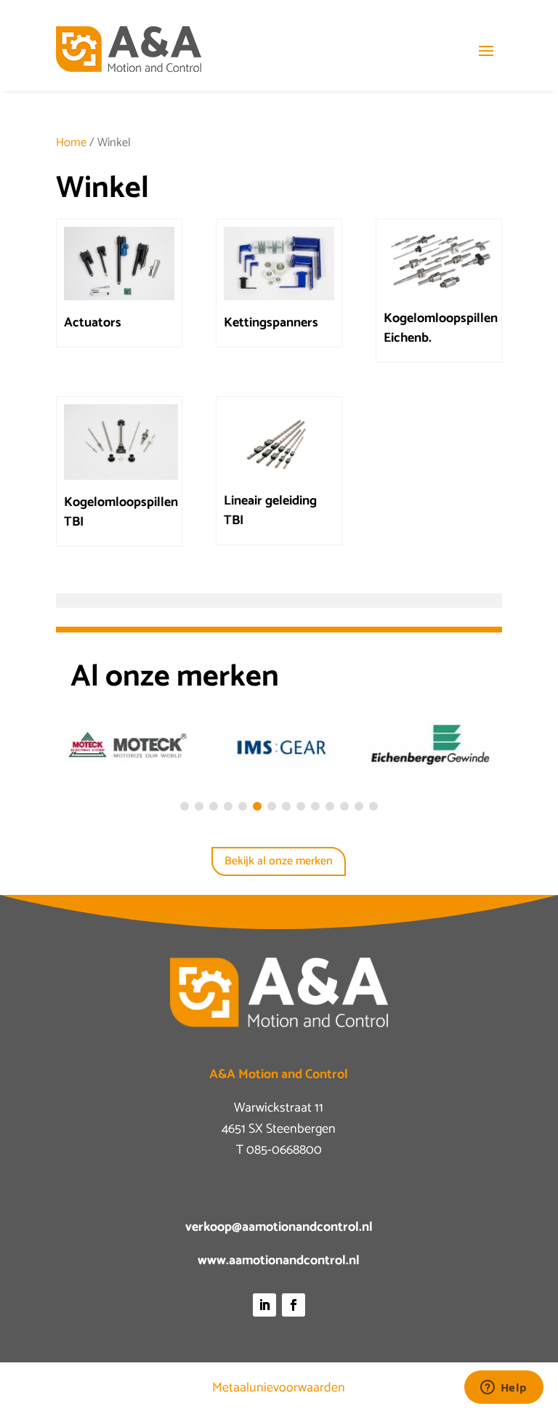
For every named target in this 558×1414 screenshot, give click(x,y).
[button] (184, 806)
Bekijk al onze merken (279, 861)
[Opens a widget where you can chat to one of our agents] (503, 1388)
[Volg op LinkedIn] (264, 1305)
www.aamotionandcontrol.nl (279, 1261)
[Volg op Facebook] (293, 1305)
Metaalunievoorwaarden (278, 1388)
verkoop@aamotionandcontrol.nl (279, 1227)
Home (71, 143)
